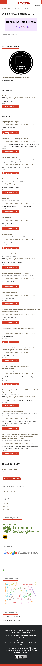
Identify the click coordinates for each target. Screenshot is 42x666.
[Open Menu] (2, 2)
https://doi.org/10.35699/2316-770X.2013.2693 (20, 203)
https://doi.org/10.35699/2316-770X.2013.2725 (20, 220)
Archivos (10, 9)
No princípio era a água (10, 122)
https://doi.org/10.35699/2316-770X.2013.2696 (20, 259)
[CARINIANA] (21, 533)
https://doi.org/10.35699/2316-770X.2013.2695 (20, 239)
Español (5, 506)
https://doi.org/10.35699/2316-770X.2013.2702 (20, 374)
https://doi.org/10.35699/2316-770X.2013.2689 (20, 124)
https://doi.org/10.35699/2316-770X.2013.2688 (20, 98)
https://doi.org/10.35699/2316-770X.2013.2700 (20, 333)
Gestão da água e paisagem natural (15, 139)
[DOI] (5, 539)
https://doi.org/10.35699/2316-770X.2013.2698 (20, 295)
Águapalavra (6, 217)
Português (6, 509)
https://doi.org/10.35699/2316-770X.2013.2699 (20, 314)
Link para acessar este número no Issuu (16, 77)
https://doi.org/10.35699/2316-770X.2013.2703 (20, 397)
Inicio (4, 9)
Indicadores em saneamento (19, 413)
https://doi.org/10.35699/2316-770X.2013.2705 (20, 443)
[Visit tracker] (3, 570)
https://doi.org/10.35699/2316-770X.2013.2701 (20, 352)
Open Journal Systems (10, 491)
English (5, 503)
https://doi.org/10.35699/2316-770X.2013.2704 (20, 418)
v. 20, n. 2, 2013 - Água (10, 469)
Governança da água (9, 293)
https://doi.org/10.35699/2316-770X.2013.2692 (20, 184)
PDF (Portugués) (11, 106)
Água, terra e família (18, 160)
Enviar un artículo (11, 479)
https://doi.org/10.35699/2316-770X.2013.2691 (20, 164)
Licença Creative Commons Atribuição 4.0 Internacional (21, 650)
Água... (4, 95)
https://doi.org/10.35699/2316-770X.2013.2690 (20, 141)
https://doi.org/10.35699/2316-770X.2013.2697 (20, 278)
